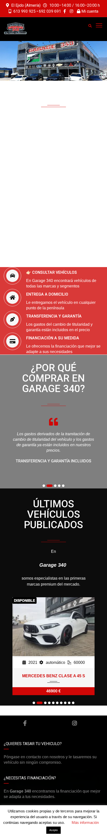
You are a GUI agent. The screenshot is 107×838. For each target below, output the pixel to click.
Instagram (74, 723)
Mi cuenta (89, 11)
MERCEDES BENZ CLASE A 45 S (53, 676)
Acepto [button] (53, 830)
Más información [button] (85, 822)
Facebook (25, 723)
